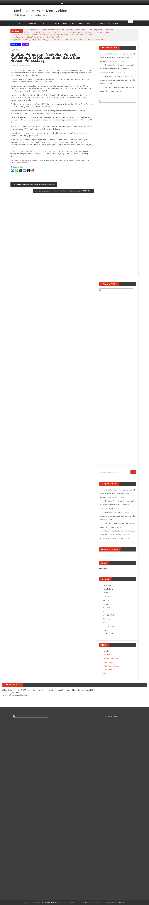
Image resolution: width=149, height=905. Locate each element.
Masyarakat (106, 619)
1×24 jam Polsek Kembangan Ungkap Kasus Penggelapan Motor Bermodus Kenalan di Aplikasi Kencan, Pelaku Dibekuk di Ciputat (57, 40)
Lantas (104, 611)
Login (115, 23)
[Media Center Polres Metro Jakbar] (13, 23)
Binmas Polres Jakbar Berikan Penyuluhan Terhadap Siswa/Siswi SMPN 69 (62, 191)
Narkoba (25, 44)
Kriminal (105, 604)
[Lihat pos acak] (136, 23)
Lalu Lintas (106, 608)
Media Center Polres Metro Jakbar (40, 11)
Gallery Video (104, 23)
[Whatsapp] (16, 170)
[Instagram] (32, 170)
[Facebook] (12, 170)
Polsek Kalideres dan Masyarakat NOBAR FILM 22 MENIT (34, 184)
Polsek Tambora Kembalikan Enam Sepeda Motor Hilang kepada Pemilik (36, 37)
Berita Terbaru (15, 44)
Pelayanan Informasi (50, 23)
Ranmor (105, 630)
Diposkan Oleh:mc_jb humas (21, 65)
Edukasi (105, 593)
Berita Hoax (106, 585)
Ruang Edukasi (68, 23)
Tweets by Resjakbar (111, 716)
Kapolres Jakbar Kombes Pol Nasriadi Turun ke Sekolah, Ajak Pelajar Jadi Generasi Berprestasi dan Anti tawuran (51, 35)
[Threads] (28, 170)
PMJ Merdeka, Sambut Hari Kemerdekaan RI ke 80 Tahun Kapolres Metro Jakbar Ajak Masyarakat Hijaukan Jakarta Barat (66, 32)
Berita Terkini (33, 23)
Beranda (21, 23)
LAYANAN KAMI (108, 615)
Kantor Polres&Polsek (86, 23)
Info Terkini (106, 600)
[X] (20, 170)
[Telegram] (24, 170)
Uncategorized (107, 634)
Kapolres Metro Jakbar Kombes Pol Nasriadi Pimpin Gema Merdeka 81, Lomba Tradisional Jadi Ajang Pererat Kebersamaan (68, 30)
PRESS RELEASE (108, 626)
